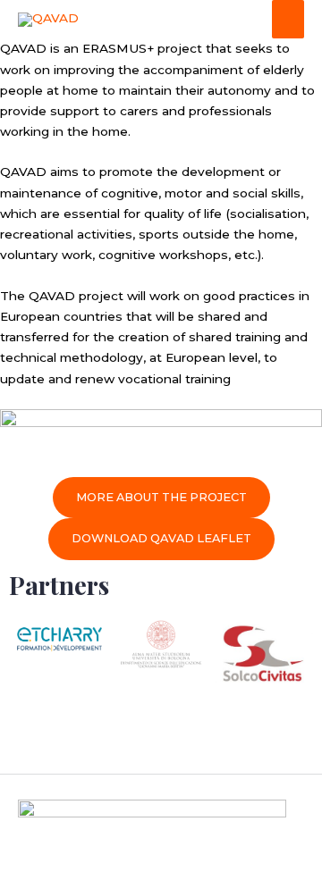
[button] (161, 734)
